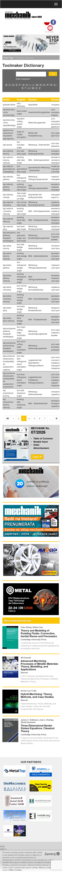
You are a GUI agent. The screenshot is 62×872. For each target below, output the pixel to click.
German (32, 99)
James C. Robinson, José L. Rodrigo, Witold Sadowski (37, 720)
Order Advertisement (41, 446)
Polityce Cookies (15, 869)
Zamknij (50, 853)
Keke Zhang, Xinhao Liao (32, 627)
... (50, 418)
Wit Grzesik (26, 657)
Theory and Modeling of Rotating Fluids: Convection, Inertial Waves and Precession (39, 633)
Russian (56, 99)
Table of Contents (43, 438)
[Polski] (47, 22)
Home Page (8, 57)
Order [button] (36, 456)
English (21, 99)
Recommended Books (17, 620)
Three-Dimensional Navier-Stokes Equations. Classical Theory (37, 728)
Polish (6, 99)
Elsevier (24, 672)
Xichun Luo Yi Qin (28, 690)
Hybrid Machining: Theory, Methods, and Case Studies (37, 695)
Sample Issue (40, 441)
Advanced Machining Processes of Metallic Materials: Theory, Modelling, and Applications (40, 665)
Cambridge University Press (33, 639)
